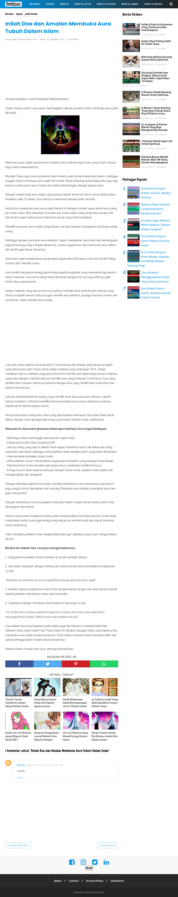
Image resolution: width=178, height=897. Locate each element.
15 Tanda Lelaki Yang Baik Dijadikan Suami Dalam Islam (105, 703)
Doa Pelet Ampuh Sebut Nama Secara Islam (155, 241)
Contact (74, 880)
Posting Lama (107, 845)
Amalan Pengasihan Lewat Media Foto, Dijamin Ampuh (46, 736)
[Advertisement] (61, 69)
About (57, 880)
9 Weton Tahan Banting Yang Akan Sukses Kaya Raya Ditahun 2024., (156, 111)
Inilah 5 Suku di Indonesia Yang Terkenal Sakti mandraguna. (156, 27)
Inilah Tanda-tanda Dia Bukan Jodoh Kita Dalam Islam (105, 736)
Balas (20, 777)
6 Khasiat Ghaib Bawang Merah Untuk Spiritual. (156, 93)
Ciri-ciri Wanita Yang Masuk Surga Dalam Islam (75, 736)
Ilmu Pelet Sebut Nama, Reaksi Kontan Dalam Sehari (156, 293)
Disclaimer (117, 880)
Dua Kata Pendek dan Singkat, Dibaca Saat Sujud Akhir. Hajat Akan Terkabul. (155, 76)
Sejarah (35, 4)
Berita (64, 4)
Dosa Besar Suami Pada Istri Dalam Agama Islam (45, 703)
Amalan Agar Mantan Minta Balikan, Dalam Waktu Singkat (155, 225)
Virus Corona (153, 4)
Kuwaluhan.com (96, 892)
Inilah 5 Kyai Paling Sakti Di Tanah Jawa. (156, 42)
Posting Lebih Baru (18, 845)
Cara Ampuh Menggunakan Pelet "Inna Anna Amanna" (155, 277)
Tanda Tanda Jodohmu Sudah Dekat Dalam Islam (17, 703)
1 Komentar (73, 39)
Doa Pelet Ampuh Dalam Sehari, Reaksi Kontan (156, 193)
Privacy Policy (94, 880)
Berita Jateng (106, 4)
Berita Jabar (130, 4)
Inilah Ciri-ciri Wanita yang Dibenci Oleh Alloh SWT (18, 736)
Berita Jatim (83, 4)
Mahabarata (16, 12)
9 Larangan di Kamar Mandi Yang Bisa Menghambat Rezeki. (154, 127)
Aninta (21, 765)
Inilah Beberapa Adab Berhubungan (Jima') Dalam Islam (75, 703)
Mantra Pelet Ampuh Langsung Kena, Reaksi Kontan (155, 209)
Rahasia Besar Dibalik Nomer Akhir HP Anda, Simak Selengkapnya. (154, 160)
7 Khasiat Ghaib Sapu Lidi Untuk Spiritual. (156, 142)
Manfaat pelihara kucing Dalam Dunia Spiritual (156, 58)
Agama (50, 4)
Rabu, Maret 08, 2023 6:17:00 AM (44, 765)
